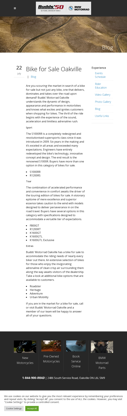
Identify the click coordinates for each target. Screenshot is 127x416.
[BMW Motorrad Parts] (102, 346)
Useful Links (102, 116)
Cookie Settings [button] (14, 408)
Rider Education (101, 85)
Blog (33, 76)
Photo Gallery (103, 102)
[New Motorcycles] (25, 346)
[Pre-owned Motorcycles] (51, 346)
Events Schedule (100, 75)
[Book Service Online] (76, 346)
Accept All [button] (32, 408)
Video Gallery (102, 94)
